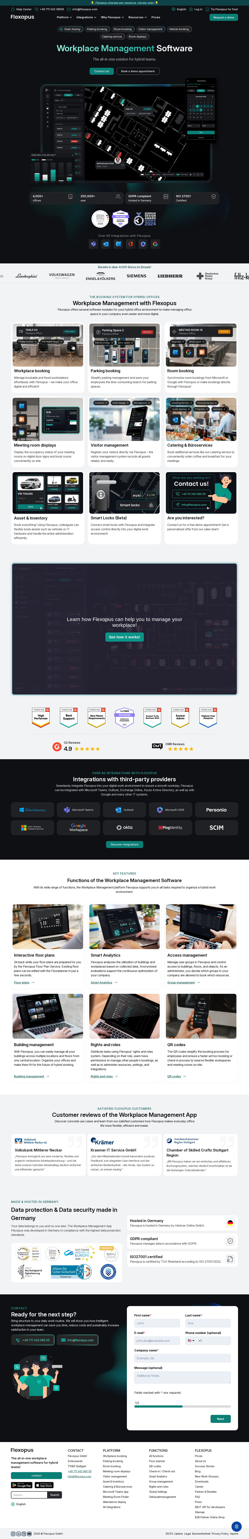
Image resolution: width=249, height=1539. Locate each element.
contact (37, 1475)
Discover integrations (125, 844)
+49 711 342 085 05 (80, 1471)
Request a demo (223, 17)
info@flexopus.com (79, 1476)
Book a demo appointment (138, 71)
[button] (179, 9)
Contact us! (101, 71)
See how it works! (124, 637)
